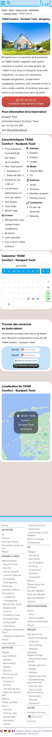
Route (30, 610)
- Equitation (33, 529)
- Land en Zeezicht (11, 575)
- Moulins (7, 670)
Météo (5, 551)
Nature (5, 698)
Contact (31, 721)
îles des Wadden (35, 590)
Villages (31, 551)
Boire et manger (35, 539)
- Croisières (8, 681)
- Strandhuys (8, 578)
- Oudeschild (34, 569)
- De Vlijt (6, 568)
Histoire (31, 601)
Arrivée (16, 349)
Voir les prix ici (26, 101)
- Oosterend (33, 577)
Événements (33, 542)
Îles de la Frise (34, 634)
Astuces (6, 538)
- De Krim (7, 611)
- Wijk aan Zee (34, 686)
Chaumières (8, 593)
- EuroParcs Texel (11, 615)
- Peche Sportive (36, 525)
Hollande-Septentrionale (35, 653)
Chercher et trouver (28, 366)
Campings (7, 586)
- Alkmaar (32, 672)
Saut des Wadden (36, 594)
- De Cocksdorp (35, 562)
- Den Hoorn (33, 559)
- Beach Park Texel (11, 604)
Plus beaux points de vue (12, 546)
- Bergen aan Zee (36, 665)
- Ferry (30, 614)
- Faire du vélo (9, 713)
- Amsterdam (34, 696)
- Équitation (8, 720)
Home (5, 525)
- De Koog (32, 566)
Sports (5, 706)
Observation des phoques (35, 585)
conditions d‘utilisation (23, 731)
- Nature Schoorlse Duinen (37, 660)
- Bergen (31, 668)
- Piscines (7, 709)
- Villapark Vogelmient (13, 636)
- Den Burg (33, 555)
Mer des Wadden (36, 598)
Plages (5, 652)
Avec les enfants (10, 541)
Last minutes (8, 643)
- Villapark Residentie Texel (13, 631)
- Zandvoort (33, 703)
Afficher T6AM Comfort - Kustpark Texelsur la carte (26, 422)
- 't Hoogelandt (9, 600)
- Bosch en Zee (9, 564)
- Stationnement (35, 617)
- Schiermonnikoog (37, 637)
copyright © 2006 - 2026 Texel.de (26, 734)
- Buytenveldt (9, 607)
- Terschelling (34, 645)
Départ (16, 355)
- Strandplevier (9, 582)
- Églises (6, 666)
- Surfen (6, 724)
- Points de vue (9, 674)
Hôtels (5, 639)
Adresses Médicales (37, 621)
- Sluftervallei (9, 622)
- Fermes (6, 685)
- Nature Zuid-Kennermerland (35, 691)
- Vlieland (32, 648)
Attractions (7, 677)
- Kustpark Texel (10, 618)
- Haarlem (32, 699)
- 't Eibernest (8, 597)
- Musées (7, 659)
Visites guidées (10, 702)
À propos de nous (36, 712)
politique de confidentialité (42, 731)
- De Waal (32, 573)
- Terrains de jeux (11, 688)
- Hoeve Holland (10, 571)
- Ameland (32, 641)
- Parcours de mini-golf (12, 693)
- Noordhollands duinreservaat (35, 681)
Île (3, 534)
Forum (30, 625)
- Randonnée (8, 716)
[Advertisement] (26, 314)
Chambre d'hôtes (10, 589)
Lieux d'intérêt (9, 656)
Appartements (9, 560)
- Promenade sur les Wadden (37, 534)
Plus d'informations (17, 130)
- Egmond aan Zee (36, 676)
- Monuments (9, 663)
